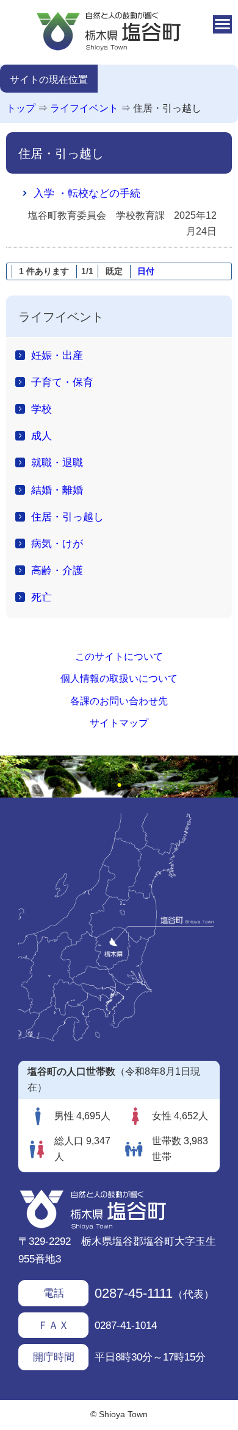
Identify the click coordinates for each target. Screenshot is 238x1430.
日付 (145, 271)
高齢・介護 (57, 570)
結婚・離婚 (57, 490)
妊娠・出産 (57, 355)
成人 (41, 436)
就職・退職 (57, 462)
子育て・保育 (62, 382)
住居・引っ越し (167, 108)
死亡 (41, 597)
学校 (41, 409)
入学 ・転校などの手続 (87, 193)
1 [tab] (119, 785)
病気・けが (57, 543)
